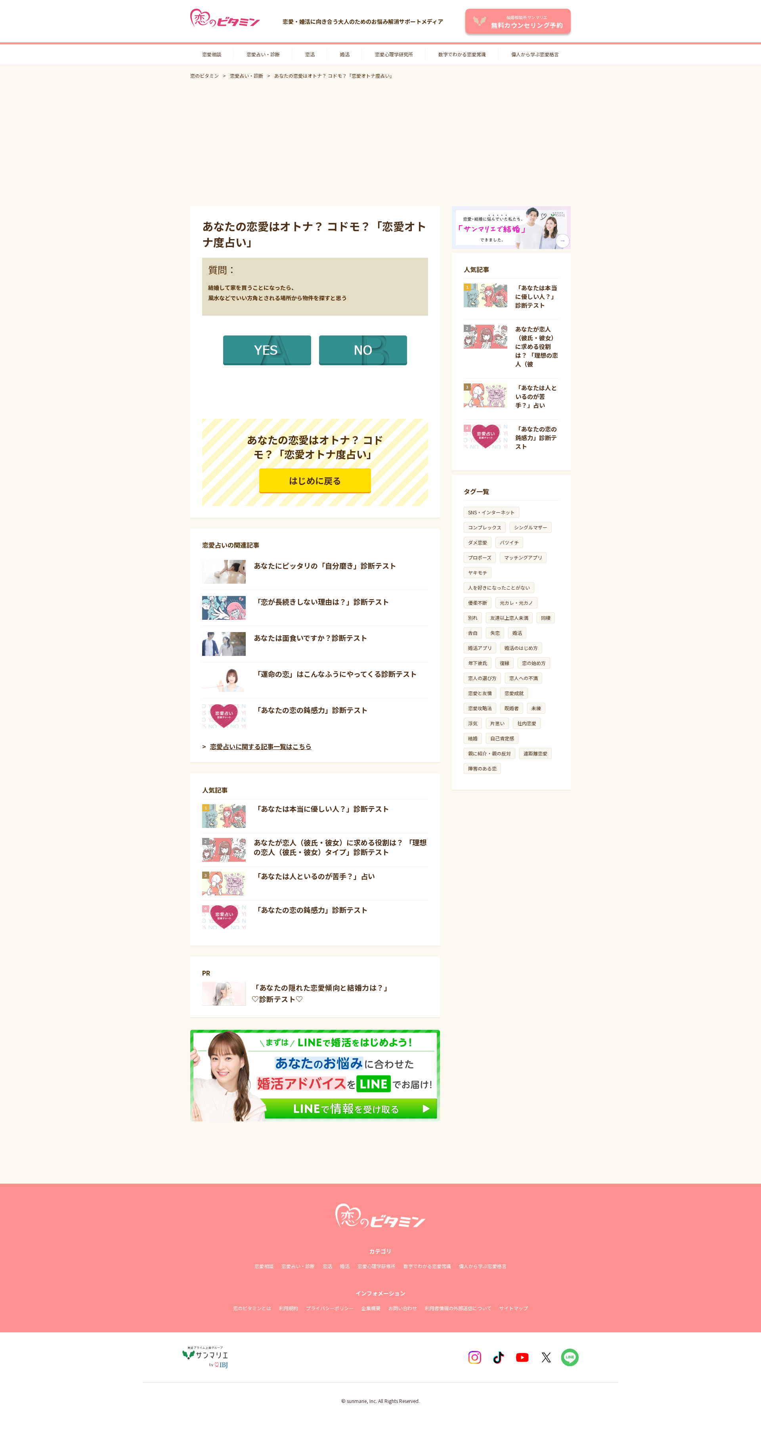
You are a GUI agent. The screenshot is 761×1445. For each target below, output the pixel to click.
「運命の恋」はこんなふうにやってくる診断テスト (335, 674)
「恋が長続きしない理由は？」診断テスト (321, 601)
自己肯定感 (502, 738)
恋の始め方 (534, 662)
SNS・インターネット (491, 512)
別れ (473, 617)
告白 (473, 632)
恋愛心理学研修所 (377, 1266)
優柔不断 (477, 602)
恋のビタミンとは (252, 1308)
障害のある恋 (482, 768)
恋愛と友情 (480, 693)
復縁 (504, 662)
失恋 (495, 632)
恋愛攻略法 (480, 708)
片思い (497, 723)
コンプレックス (484, 527)
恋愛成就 (514, 693)
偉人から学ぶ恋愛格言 (535, 54)
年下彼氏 (477, 662)
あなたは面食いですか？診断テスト (310, 637)
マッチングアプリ (523, 557)
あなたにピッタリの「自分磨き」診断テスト (325, 565)
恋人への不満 (523, 678)
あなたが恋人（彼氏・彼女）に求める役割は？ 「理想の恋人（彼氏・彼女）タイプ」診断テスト (340, 847)
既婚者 (512, 708)
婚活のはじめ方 (521, 647)
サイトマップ (513, 1308)
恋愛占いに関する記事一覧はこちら (261, 746)
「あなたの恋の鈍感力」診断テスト (311, 710)
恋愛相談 (211, 54)
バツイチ (509, 542)
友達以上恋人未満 (509, 617)
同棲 (546, 617)
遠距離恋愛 (535, 753)
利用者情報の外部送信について (458, 1308)
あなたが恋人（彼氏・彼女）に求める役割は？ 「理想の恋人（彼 (536, 346)
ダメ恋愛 (477, 542)
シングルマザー (530, 527)
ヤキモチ (477, 572)
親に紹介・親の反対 (489, 753)
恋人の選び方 (482, 678)
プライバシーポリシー (330, 1308)
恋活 (310, 54)
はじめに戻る (315, 480)
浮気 (473, 723)
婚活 (345, 54)
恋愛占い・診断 (263, 54)
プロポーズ (479, 557)
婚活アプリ (480, 647)
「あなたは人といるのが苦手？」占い (314, 876)
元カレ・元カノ (516, 602)
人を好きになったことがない (499, 587)
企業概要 (370, 1308)
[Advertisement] (380, 142)
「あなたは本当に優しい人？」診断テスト (321, 808)
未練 (536, 708)
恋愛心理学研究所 (394, 54)
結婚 (473, 738)
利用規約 (288, 1308)
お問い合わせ (402, 1308)
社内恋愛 (526, 723)
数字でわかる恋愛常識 (462, 54)
